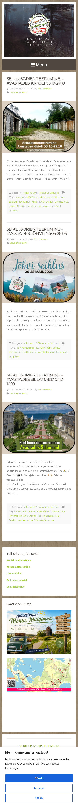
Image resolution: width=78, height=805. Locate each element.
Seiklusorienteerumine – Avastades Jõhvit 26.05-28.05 (37, 231)
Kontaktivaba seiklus (19, 560)
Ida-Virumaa (42, 197)
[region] (39, 776)
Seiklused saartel (17, 580)
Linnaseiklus (61, 201)
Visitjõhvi (14, 356)
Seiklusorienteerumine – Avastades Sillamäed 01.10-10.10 (35, 379)
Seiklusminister (45, 89)
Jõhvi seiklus (53, 347)
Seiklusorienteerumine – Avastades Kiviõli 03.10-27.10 (36, 81)
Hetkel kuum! (30, 192)
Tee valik (39, 788)
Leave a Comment (18, 92)
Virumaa (49, 520)
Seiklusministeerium (49, 515)
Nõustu (39, 778)
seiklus (12, 206)
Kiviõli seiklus (46, 201)
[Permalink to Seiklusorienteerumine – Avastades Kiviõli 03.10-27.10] (39, 127)
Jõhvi (42, 347)
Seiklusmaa (23, 206)
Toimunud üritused (48, 192)
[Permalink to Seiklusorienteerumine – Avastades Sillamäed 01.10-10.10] (39, 428)
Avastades (22, 511)
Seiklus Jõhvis (34, 351)
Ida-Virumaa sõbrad (27, 347)
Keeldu (39, 797)
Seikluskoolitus (16, 586)
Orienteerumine (17, 351)
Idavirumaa (24, 201)
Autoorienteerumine (18, 566)
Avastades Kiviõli (25, 197)
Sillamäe (38, 520)
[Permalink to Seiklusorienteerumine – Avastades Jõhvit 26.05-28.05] (39, 277)
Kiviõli (35, 201)
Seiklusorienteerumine (43, 206)
